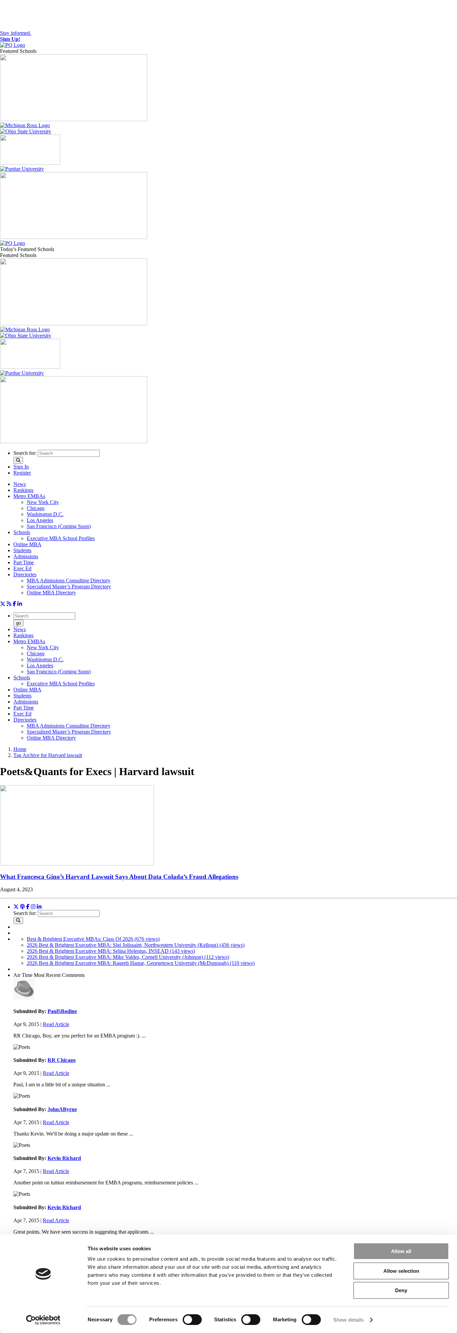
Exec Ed (22, 568)
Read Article (56, 1024)
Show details (348, 1320)
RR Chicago (62, 1060)
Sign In (21, 467)
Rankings (23, 490)
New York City (43, 502)
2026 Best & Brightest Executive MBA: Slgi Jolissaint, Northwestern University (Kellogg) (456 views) (136, 945)
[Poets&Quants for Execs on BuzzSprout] (22, 907)
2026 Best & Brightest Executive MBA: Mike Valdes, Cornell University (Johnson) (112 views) (128, 957)
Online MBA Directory (51, 592)
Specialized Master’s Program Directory (69, 586)
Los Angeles (40, 520)
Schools (21, 532)
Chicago (35, 508)
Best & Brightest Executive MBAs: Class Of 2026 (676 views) (93, 939)
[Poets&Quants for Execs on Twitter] (2, 604)
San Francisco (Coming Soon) (59, 526)
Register (22, 473)
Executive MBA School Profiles (61, 538)
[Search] (18, 460)
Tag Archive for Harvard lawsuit (47, 755)
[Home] (12, 45)
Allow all (401, 1251)
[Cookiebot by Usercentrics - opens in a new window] (43, 1320)
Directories (24, 574)
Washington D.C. (45, 514)
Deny (401, 1290)
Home (19, 749)
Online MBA (27, 544)
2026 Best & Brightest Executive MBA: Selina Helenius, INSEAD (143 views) (111, 951)
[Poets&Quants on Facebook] (33, 907)
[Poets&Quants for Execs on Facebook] (14, 604)
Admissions (25, 556)
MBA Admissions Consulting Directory (68, 580)
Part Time (23, 562)
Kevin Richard (64, 1158)
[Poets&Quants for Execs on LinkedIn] (19, 604)
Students (22, 550)
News (19, 484)
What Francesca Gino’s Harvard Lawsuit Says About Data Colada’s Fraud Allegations (119, 876)
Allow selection (401, 1271)
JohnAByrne (62, 1109)
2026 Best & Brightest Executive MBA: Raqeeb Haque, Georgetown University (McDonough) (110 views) (141, 963)
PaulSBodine (62, 1011)
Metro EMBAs (29, 496)
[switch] (192, 1319)
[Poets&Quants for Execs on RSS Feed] (9, 604)
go (18, 623)
